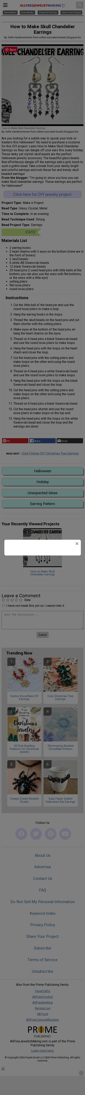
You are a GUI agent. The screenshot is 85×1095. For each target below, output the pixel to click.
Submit (42, 572)
